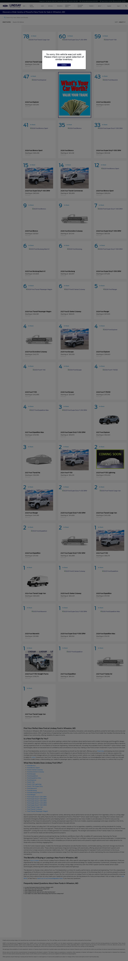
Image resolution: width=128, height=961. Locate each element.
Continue (64, 65)
